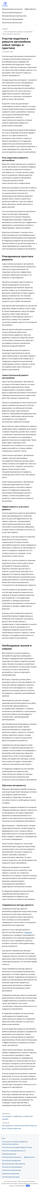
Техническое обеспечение (12, 22)
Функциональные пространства (14, 16)
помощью (28, 932)
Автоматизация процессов (12, 9)
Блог (3, 1138)
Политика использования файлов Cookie (17, 1147)
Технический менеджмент (12, 12)
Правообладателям (9, 1154)
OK (28, 1185)
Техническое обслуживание (12, 19)
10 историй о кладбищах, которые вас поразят (17, 1116)
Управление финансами (11, 1173)
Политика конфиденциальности (14, 1151)
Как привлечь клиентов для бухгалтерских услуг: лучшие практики (19, 1125)
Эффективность (30, 9)
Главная (5, 29)
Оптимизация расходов (10, 1177)
